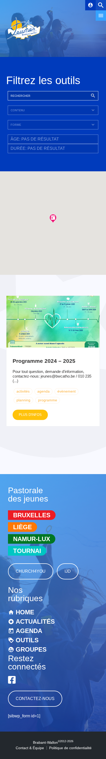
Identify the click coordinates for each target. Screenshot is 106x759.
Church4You (31, 571)
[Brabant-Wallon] (23, 40)
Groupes (31, 649)
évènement (66, 391)
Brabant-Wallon (53, 742)
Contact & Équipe (30, 748)
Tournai (27, 550)
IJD (68, 571)
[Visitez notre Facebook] (12, 680)
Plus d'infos (30, 415)
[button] (53, 218)
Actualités (35, 621)
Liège (22, 527)
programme (47, 400)
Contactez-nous (35, 698)
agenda (43, 391)
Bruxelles (31, 515)
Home (25, 612)
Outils (27, 640)
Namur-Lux (31, 538)
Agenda (29, 630)
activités (23, 391)
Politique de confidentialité (70, 748)
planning (23, 400)
